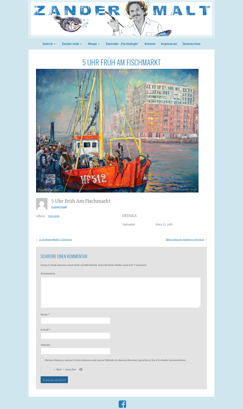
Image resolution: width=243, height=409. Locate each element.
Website (45, 344)
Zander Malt (121, 19)
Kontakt (150, 43)
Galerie (48, 43)
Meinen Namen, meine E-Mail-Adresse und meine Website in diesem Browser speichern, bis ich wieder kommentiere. (115, 360)
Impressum (169, 43)
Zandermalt (59, 207)
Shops (92, 43)
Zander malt (70, 43)
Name (45, 314)
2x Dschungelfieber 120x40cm (55, 239)
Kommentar (48, 273)
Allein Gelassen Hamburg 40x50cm (185, 239)
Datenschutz (191, 43)
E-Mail (45, 329)
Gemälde (54, 216)
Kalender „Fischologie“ (122, 43)
